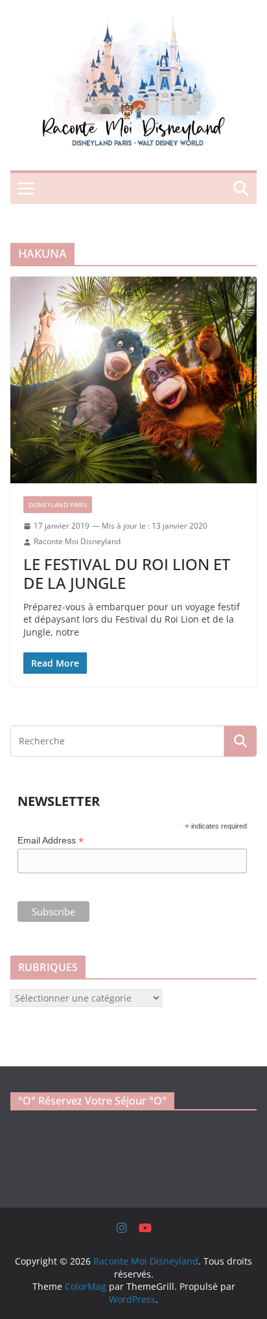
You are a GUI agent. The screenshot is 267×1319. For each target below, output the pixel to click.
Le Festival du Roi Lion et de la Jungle (126, 573)
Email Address (50, 840)
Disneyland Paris (58, 504)
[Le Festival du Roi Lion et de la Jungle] (133, 380)
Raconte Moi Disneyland (77, 541)
